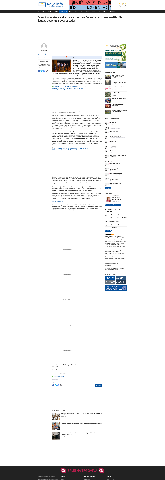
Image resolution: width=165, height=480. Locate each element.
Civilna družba (108, 265)
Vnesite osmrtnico (117, 204)
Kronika (93, 11)
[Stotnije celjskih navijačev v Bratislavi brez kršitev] (108, 77)
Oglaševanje (112, 11)
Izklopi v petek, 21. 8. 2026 (111, 227)
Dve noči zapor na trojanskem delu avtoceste (118, 87)
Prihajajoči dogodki (112, 119)
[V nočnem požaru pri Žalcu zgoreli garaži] (108, 106)
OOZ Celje (47, 65)
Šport (99, 11)
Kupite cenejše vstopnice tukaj (111, 269)
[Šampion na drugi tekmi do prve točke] (108, 100)
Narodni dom (84, 380)
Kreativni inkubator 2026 (116, 183)
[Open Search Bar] (125, 11)
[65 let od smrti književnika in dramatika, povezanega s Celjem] (108, 82)
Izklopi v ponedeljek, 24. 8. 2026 (112, 221)
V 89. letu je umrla (116, 197)
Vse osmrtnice (108, 204)
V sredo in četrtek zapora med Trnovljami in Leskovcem (118, 93)
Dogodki (44, 11)
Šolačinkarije (113, 150)
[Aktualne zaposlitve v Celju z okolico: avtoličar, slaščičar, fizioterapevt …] (56, 429)
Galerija (49, 11)
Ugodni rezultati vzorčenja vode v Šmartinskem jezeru (119, 111)
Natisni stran (98, 385)
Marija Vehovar (116, 199)
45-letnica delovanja (44, 61)
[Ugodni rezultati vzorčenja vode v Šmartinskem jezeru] (108, 112)
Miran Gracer (43, 64)
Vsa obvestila (108, 230)
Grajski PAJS (113, 146)
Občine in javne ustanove (110, 266)
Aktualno (56, 11)
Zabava (76, 11)
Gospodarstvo (63, 11)
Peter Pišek (42, 66)
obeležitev (42, 65)
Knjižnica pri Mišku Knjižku (116, 173)
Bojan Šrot (40, 62)
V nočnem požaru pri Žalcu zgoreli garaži (118, 105)
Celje (39, 64)
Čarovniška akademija (115, 163)
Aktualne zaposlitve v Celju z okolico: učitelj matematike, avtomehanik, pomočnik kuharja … (81, 414)
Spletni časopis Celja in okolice (39, 11)
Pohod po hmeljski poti (115, 136)
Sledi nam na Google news (44, 71)
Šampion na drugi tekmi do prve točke (119, 99)
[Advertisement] (77, 48)
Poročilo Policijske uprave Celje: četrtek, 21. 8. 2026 (115, 224)
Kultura (70, 11)
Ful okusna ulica (114, 131)
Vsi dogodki (108, 188)
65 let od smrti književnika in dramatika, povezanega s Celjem (119, 81)
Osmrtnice (105, 11)
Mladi (82, 11)
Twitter (41, 71)
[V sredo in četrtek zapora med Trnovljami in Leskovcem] (108, 94)
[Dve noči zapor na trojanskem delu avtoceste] (108, 88)
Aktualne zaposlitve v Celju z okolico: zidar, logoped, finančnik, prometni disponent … (79, 433)
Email (47, 71)
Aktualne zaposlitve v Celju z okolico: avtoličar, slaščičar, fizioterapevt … (81, 423)
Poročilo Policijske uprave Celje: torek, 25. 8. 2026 (115, 215)
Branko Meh (45, 62)
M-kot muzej (113, 122)
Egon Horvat (44, 50)
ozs (38, 66)
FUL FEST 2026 (113, 127)
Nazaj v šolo (113, 141)
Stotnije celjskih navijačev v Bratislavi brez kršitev (118, 76)
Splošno (87, 11)
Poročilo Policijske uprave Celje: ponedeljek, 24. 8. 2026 (116, 218)
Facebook (39, 71)
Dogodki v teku (109, 161)
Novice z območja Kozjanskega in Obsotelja (114, 268)
